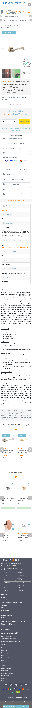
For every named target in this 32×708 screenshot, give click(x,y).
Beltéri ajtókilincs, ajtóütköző (12, 26)
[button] (16, 138)
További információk (16, 704)
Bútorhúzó (4, 660)
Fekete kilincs (5, 676)
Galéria (3, 613)
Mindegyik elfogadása (23, 706)
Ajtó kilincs (4, 665)
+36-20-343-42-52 (10, 566)
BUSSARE (7, 81)
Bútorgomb (4, 671)
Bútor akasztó (5, 658)
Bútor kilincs (4, 655)
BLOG (3, 648)
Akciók (5, 20)
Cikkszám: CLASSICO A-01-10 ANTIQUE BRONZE (14, 99)
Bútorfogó (4, 650)
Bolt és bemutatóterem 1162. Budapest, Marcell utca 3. (13, 569)
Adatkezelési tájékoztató (9, 639)
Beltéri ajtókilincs (6, 668)
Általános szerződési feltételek (10, 641)
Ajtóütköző (4, 678)
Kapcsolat (4, 597)
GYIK (2, 608)
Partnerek (4, 618)
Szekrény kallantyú (7, 681)
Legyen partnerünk (7, 627)
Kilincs (3, 663)
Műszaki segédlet (6, 615)
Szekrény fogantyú (7, 673)
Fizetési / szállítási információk (10, 600)
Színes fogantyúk (24, 20)
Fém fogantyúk (13, 20)
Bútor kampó (5, 653)
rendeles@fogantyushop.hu (12, 563)
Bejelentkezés (5, 629)
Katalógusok (5, 610)
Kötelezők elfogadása (9, 706)
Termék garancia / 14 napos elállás (11, 603)
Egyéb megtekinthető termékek (15, 247)
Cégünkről (4, 605)
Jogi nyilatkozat (6, 636)
